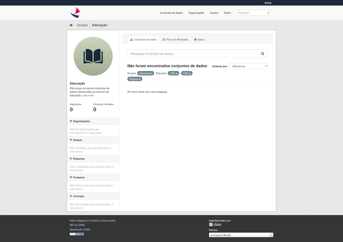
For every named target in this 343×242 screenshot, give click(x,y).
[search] (263, 53)
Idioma (213, 230)
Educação (99, 25)
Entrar (268, 2)
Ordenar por (219, 66)
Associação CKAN (80, 229)
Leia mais (88, 95)
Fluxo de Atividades (176, 39)
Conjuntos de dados (171, 12)
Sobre (227, 12)
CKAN (215, 224)
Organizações (196, 12)
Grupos (214, 12)
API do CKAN (77, 225)
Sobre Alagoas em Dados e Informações (93, 220)
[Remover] (151, 73)
